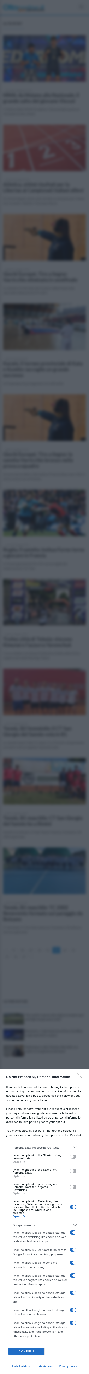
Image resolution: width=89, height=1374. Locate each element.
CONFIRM (26, 1351)
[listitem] (44, 1147)
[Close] (81, 1077)
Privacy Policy (68, 1366)
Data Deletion (21, 1366)
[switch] (73, 1157)
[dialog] (44, 1221)
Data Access (44, 1366)
